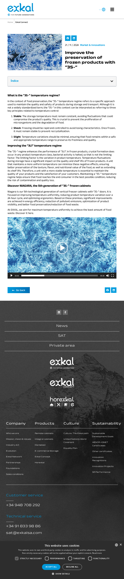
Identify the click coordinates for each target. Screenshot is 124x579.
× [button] (120, 545)
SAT (62, 336)
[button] (67, 38)
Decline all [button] (72, 567)
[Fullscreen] (112, 275)
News (62, 326)
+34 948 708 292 (23, 506)
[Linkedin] (58, 312)
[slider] (59, 275)
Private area (62, 346)
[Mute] (107, 275)
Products (44, 424)
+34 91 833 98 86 (23, 527)
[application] (62, 248)
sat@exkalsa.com (24, 533)
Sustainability (106, 424)
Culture (71, 424)
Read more (97, 553)
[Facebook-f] (65, 312)
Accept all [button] (51, 567)
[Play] (11, 275)
